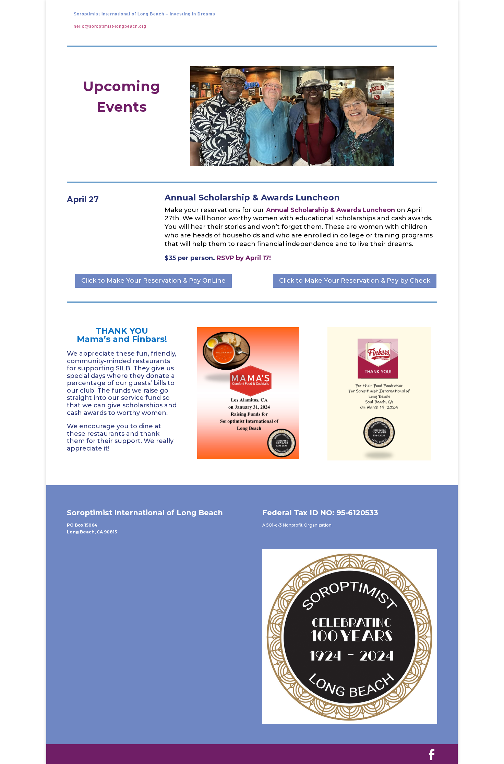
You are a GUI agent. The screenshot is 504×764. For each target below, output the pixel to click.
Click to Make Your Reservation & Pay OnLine (153, 280)
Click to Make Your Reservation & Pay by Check (354, 280)
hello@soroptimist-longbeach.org (110, 26)
